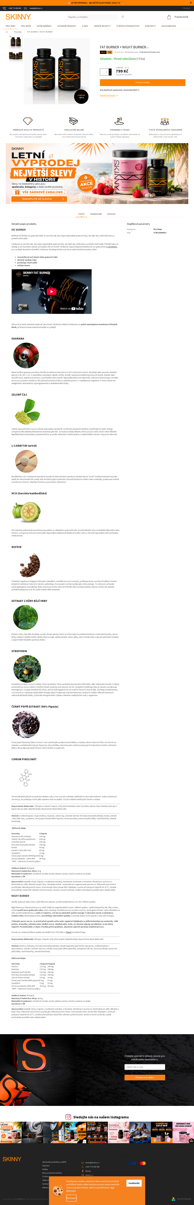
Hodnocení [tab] (96, 214)
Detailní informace (107, 95)
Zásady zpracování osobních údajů (144, 1083)
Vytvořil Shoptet (184, 1199)
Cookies (45, 1176)
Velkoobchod (48, 1180)
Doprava (46, 1165)
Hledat (122, 17)
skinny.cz (89, 1175)
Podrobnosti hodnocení (149, 52)
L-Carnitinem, (111, 246)
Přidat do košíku (143, 82)
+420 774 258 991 (92, 1166)
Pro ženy (158, 229)
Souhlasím (134, 1183)
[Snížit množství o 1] (110, 73)
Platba (45, 1169)
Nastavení (71, 1198)
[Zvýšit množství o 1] (110, 70)
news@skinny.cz (92, 1162)
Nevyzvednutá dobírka (52, 1173)
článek (69, 932)
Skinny (88, 1171)
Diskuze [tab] (111, 214)
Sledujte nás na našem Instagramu (101, 1117)
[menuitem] (10, 26)
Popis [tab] (82, 214)
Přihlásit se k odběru (145, 1077)
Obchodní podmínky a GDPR (54, 1162)
